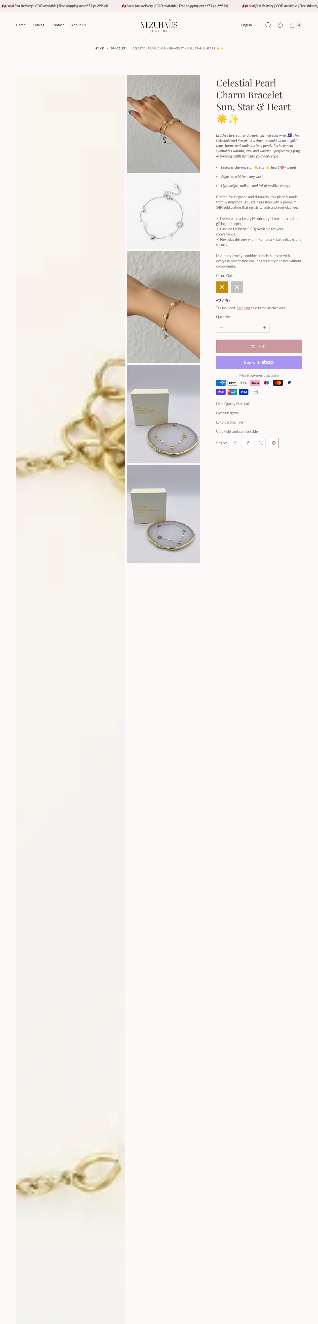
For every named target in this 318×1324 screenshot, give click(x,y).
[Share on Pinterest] (274, 443)
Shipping (243, 308)
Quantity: (223, 317)
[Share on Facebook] (248, 443)
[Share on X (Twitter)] (261, 443)
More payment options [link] (259, 375)
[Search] (268, 25)
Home (99, 48)
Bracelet (118, 48)
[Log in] (280, 25)
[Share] (235, 443)
